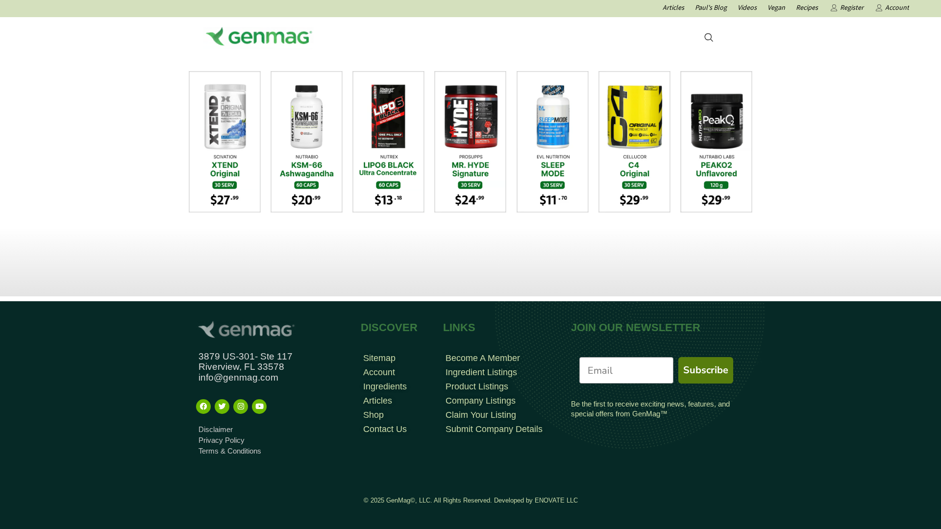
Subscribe (705, 370)
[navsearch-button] (708, 38)
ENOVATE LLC (556, 500)
